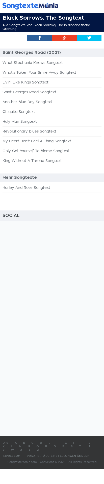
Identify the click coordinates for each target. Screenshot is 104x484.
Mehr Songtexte (20, 177)
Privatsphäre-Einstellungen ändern (58, 456)
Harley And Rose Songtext (26, 188)
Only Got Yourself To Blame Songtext (36, 151)
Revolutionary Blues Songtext (29, 131)
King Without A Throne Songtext (32, 161)
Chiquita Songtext (19, 112)
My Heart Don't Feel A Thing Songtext (37, 141)
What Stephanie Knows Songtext (33, 63)
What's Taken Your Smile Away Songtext (39, 72)
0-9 (5, 443)
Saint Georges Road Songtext (29, 92)
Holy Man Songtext (20, 121)
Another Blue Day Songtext (27, 102)
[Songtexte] (44, 6)
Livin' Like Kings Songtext (25, 82)
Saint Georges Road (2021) (32, 53)
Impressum (11, 456)
